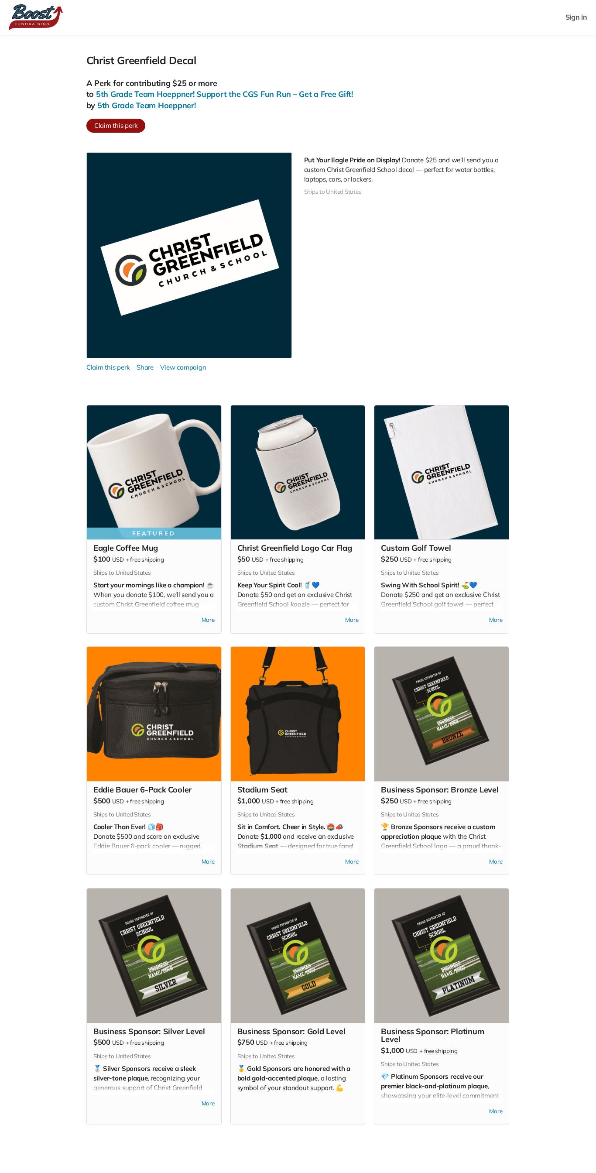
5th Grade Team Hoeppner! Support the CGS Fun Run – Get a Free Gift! (224, 94)
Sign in (576, 17)
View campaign (183, 367)
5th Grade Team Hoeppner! (146, 105)
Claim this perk (116, 125)
